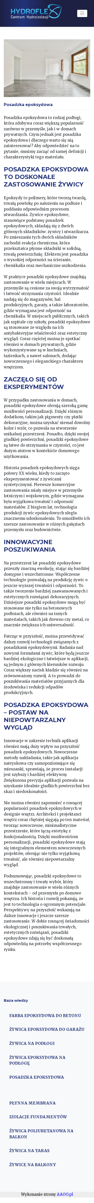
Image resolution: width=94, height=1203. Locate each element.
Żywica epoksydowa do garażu (46, 1029)
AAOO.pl (65, 1194)
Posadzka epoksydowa (36, 1077)
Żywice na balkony (32, 1164)
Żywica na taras (29, 1150)
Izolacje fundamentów (38, 1117)
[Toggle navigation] (82, 13)
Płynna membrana (32, 1103)
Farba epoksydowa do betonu (45, 1015)
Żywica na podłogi (32, 1043)
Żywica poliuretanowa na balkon (41, 1134)
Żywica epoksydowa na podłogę (37, 1060)
